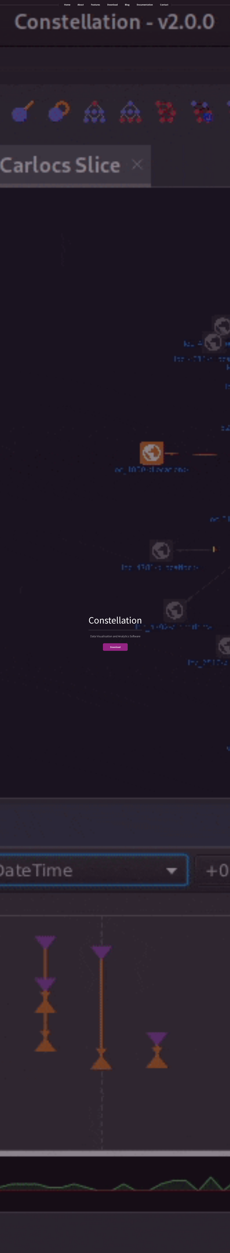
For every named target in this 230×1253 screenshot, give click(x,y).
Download (115, 647)
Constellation (115, 620)
